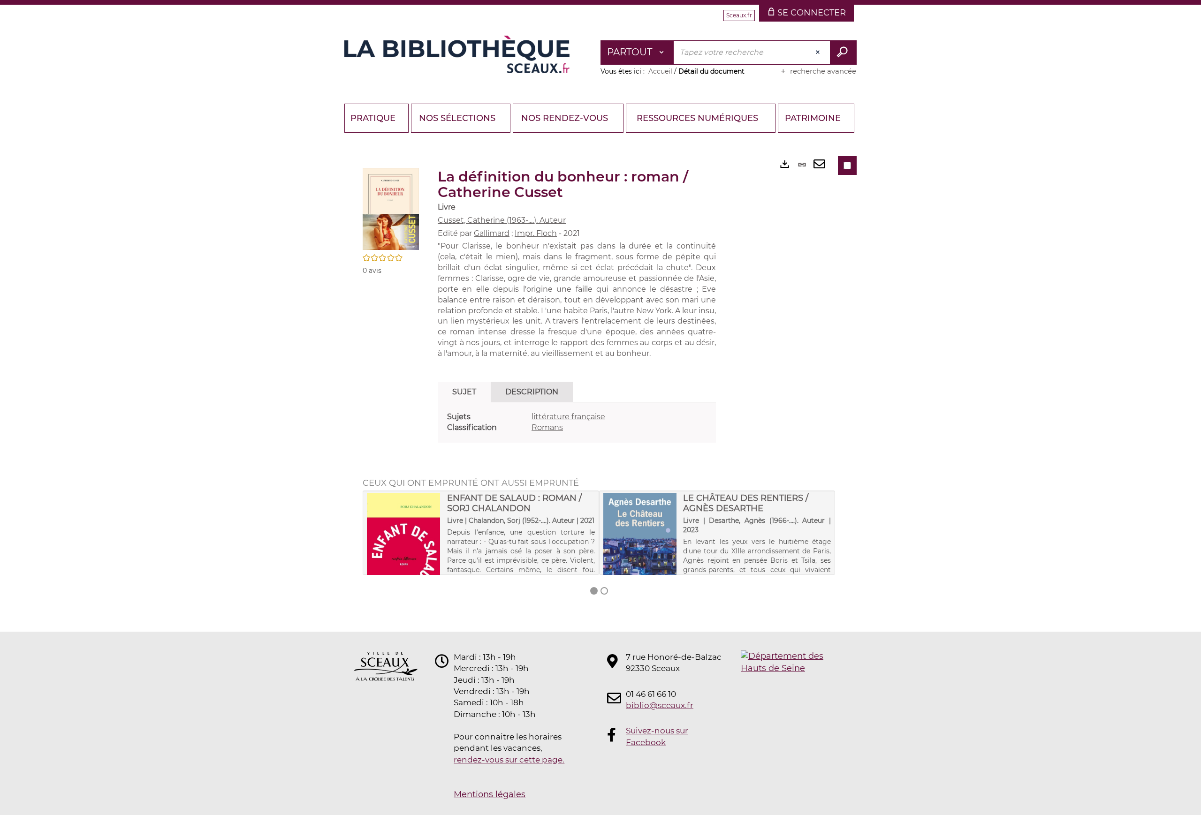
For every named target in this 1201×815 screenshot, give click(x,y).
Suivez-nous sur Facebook (657, 736)
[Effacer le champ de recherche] (818, 52)
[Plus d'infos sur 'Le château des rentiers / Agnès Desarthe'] (640, 546)
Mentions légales (489, 794)
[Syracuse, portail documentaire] (457, 54)
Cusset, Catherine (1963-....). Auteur (502, 220)
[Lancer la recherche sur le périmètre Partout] (843, 52)
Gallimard (491, 233)
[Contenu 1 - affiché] (594, 591)
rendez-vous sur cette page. (509, 759)
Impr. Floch (536, 233)
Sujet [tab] (464, 391)
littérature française (568, 416)
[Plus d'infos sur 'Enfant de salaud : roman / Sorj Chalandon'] (403, 546)
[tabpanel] (577, 422)
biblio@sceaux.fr (659, 705)
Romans (547, 427)
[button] (391, 208)
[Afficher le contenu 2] (604, 591)
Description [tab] (531, 391)
